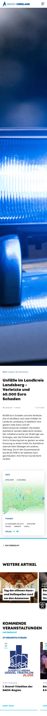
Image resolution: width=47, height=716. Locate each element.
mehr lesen (8, 705)
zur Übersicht (10, 632)
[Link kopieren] (14, 531)
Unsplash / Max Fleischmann (17, 372)
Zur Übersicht (11, 545)
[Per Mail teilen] (17, 531)
